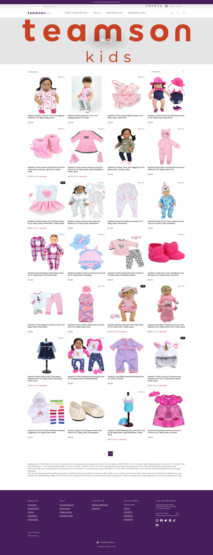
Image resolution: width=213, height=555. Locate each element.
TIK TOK (127, 508)
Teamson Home (49, 6)
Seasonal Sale (137, 13)
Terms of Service (34, 532)
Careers (31, 512)
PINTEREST (128, 512)
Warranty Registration (100, 505)
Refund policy (33, 536)
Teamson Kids (35, 6)
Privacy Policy (33, 519)
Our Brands (32, 505)
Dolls (97, 13)
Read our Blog (33, 508)
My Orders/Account (67, 505)
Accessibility (32, 515)
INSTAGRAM (128, 519)
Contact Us (96, 508)
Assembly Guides (66, 515)
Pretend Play (114, 13)
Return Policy (65, 508)
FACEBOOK (128, 515)
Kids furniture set (76, 13)
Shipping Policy (66, 512)
